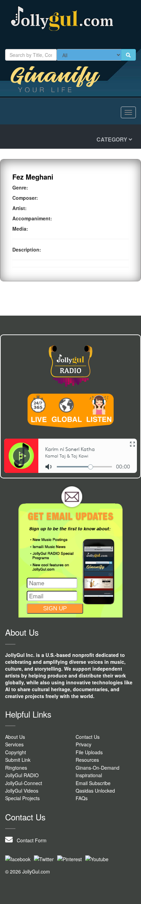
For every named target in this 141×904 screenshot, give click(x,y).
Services (14, 744)
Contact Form (30, 840)
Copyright (15, 752)
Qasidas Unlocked (95, 790)
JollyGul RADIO (22, 775)
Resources (87, 759)
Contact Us (88, 736)
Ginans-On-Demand (97, 767)
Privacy (83, 744)
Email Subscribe (93, 783)
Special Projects (22, 798)
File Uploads (89, 752)
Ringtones (16, 767)
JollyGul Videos (21, 790)
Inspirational (89, 775)
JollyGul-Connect (23, 783)
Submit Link (17, 759)
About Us (15, 736)
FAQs (82, 798)
